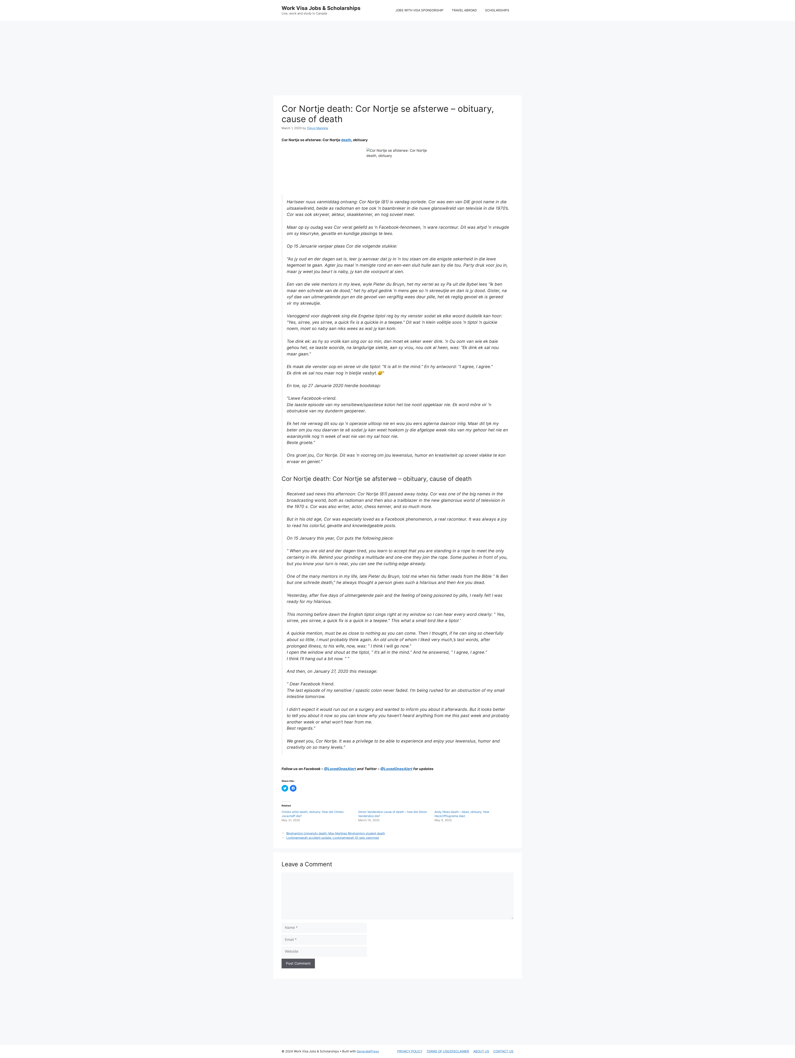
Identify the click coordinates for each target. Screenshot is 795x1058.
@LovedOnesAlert (340, 769)
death (346, 140)
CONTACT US (503, 1051)
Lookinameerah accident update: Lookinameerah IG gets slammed (332, 837)
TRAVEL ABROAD (464, 10)
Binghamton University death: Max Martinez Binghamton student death (335, 833)
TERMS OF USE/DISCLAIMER (447, 1051)
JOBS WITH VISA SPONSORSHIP (419, 10)
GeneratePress (368, 1051)
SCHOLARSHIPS (497, 10)
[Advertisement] (397, 54)
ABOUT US (481, 1051)
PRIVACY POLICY (409, 1051)
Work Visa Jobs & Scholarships (321, 8)
